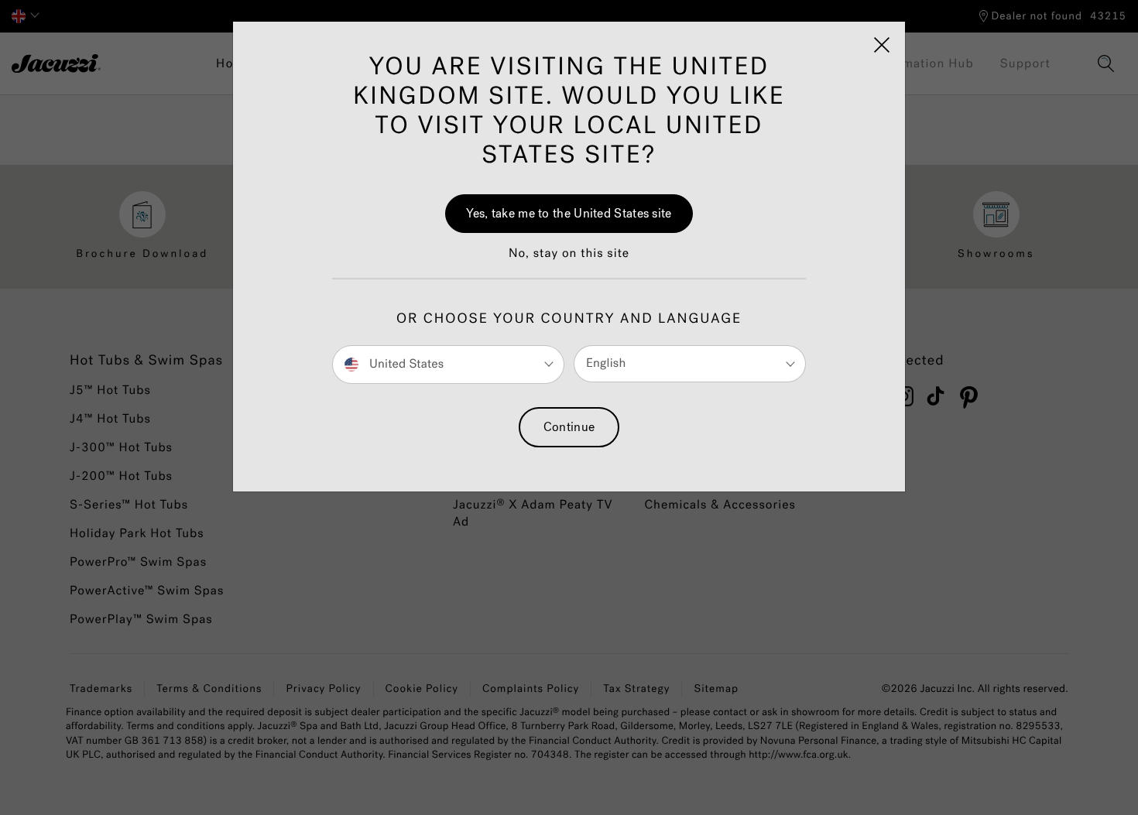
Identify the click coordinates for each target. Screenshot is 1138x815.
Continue (569, 427)
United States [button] (405, 363)
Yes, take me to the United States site (568, 213)
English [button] (606, 363)
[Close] (882, 45)
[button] (569, 261)
